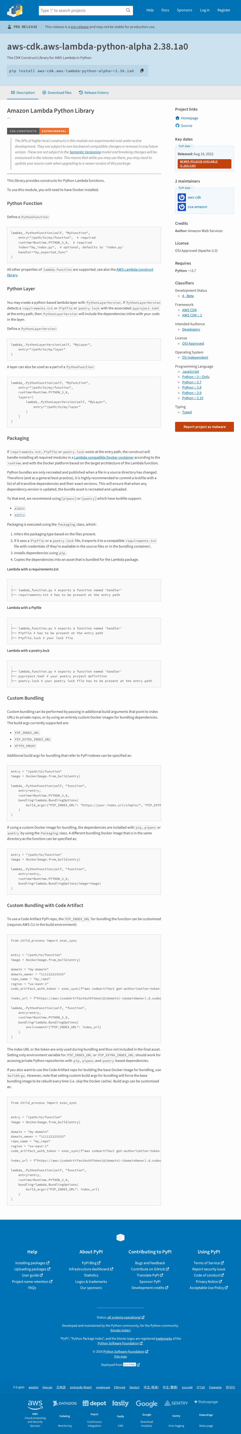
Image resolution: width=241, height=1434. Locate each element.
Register (223, 10)
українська (103, 1387)
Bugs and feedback (150, 1263)
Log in (205, 10)
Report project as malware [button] (205, 426)
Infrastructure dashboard (89, 1269)
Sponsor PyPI (150, 1281)
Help (150, 10)
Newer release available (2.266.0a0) (199, 163)
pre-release (80, 26)
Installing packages (30, 1263)
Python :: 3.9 (191, 392)
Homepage (189, 118)
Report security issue (208, 1269)
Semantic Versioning (85, 152)
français (47, 1387)
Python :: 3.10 (192, 398)
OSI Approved (193, 343)
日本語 (61, 1387)
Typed (187, 412)
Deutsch (134, 1387)
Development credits (148, 1287)
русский (187, 1387)
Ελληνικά (119, 1387)
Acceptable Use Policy (207, 1287)
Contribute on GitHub (148, 1269)
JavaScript (190, 371)
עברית (201, 1387)
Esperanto (215, 1387)
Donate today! (120, 1330)
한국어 (230, 1387)
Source (186, 125)
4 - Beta (188, 296)
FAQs (32, 1287)
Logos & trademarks (91, 1281)
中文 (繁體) (170, 1387)
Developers (191, 329)
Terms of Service (207, 1263)
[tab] (22, 92)
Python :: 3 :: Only (195, 376)
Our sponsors (91, 1287)
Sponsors (184, 10)
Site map (120, 1356)
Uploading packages (30, 1269)
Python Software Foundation (118, 1343)
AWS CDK (189, 310)
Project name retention (30, 1281)
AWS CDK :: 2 (192, 315)
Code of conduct (207, 1275)
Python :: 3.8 (191, 387)
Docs (165, 10)
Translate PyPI (148, 1275)
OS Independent (195, 357)
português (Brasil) (81, 1387)
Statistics (91, 1275)
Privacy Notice (207, 1281)
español (33, 1387)
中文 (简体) (151, 1387)
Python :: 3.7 (191, 382)
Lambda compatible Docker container (104, 457)
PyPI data (184, 146)
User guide (30, 1275)
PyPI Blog (89, 1263)
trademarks (164, 1338)
